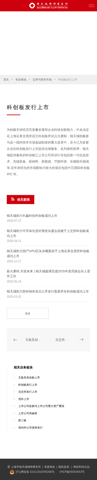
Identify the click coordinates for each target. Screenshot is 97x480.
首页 (6, 79)
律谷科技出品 (81, 466)
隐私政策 (64, 466)
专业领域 (20, 79)
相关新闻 (23, 199)
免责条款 (49, 466)
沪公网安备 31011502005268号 (35, 471)
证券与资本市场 (42, 79)
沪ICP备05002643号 (72, 471)
